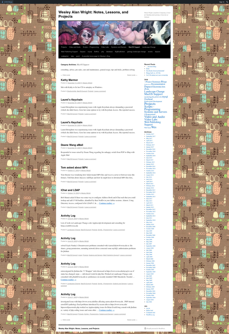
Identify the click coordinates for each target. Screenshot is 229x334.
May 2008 (149, 241)
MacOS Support (134, 47)
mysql (90, 51)
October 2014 (150, 171)
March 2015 (149, 160)
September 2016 (150, 155)
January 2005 (150, 289)
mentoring (147, 97)
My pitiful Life (157, 97)
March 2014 (149, 183)
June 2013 (149, 198)
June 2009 (149, 231)
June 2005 (149, 278)
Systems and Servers (118, 47)
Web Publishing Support (69, 51)
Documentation (158, 83)
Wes (153, 127)
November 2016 (150, 151)
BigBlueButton (120, 51)
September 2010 (150, 220)
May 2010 (149, 222)
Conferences (147, 84)
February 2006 (150, 261)
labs (72, 56)
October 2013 (150, 194)
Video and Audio (75, 47)
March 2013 (149, 205)
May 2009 (149, 233)
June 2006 (149, 252)
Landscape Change (148, 47)
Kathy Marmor (69, 80)
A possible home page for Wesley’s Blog (96, 56)
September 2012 (150, 216)
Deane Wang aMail (72, 145)
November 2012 (150, 211)
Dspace (82, 51)
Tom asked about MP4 (74, 167)
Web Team (147, 128)
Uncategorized (149, 114)
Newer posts (132, 75)
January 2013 (150, 207)
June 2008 (149, 239)
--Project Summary (152, 81)
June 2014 (149, 179)
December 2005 (150, 265)
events (150, 51)
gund (78, 56)
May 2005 (149, 280)
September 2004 (150, 297)
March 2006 (149, 259)
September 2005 (150, 272)
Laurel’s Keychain (72, 99)
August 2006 (150, 248)
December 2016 (150, 149)
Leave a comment (100, 91)
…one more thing (151, 66)
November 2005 (150, 267)
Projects (64, 47)
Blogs (164, 81)
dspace (157, 51)
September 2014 (150, 173)
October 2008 (150, 237)
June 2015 (149, 158)
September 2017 (150, 136)
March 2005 (149, 285)
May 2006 (149, 254)
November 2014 (150, 168)
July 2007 (149, 244)
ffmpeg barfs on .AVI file (153, 73)
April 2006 (149, 257)
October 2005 (150, 269)
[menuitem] (227, 2)
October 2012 (150, 214)
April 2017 (149, 140)
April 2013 (149, 203)
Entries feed (149, 310)
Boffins (96, 51)
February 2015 (150, 162)
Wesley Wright (87, 83)
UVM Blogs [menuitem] (8, 2)
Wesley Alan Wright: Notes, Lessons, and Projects (93, 14)
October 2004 (150, 295)
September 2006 (150, 246)
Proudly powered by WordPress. (156, 328)
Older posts (65, 75)
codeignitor (65, 56)
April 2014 (149, 181)
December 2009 (150, 226)
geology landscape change (136, 51)
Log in (148, 308)
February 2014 (150, 186)
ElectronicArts (71, 91)
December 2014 (150, 166)
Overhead (148, 98)
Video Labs (105, 47)
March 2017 (149, 143)
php (102, 51)
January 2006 (150, 263)
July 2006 (149, 250)
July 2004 (149, 302)
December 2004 (150, 291)
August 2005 (150, 274)
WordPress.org (150, 315)
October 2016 (150, 153)
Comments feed (150, 312)
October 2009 (150, 229)
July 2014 (149, 177)
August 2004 (150, 300)
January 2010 (150, 224)
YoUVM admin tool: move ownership (157, 75)
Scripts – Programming (91, 47)
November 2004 (150, 293)
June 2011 (149, 218)
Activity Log (68, 215)
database (109, 51)
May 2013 (149, 201)
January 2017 (150, 147)
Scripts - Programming (105, 230)
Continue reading (106, 203)
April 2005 (149, 282)
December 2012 (150, 209)
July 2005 (149, 276)
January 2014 (150, 188)
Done (147, 69)
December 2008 (150, 235)
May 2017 (149, 138)
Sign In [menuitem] (221, 2)
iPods (146, 89)
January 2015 (150, 164)
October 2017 (150, 134)
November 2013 (150, 192)
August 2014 (150, 175)
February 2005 (150, 287)
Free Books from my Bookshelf (155, 71)
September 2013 (150, 196)
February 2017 (150, 145)
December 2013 (150, 190)
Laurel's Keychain (71, 122)
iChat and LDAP (70, 190)
